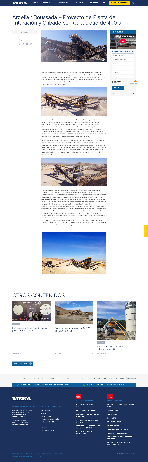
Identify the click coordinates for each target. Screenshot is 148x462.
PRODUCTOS (47, 3)
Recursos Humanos (47, 425)
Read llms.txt (59, 454)
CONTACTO (94, 3)
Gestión (43, 413)
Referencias (44, 428)
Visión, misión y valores (48, 431)
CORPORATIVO (64, 3)
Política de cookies (17, 454)
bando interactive (130, 454)
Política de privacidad (32, 454)
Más (113, 93)
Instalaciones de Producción (50, 419)
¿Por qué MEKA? (46, 416)
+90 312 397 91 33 (20, 421)
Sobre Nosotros (46, 410)
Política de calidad (47, 454)
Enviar (116, 88)
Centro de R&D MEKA (48, 422)
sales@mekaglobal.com (20, 425)
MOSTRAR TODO (20, 364)
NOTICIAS (35, 3)
